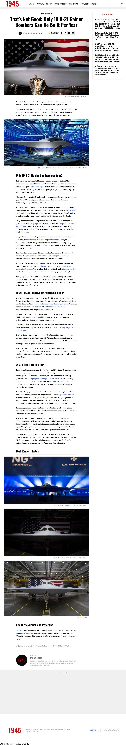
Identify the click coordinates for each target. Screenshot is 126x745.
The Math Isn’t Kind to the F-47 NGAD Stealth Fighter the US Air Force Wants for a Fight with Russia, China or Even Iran (106, 36)
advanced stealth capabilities (35, 317)
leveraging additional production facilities (44, 378)
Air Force (28, 646)
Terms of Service (59, 729)
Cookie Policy (67, 729)
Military (55, 646)
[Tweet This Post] (65, 33)
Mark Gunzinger (36, 186)
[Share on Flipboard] (69, 33)
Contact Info (42, 729)
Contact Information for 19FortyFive (66, 3)
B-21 (32, 646)
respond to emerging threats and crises (52, 304)
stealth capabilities (45, 397)
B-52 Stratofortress (66, 394)
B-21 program (35, 223)
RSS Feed (94, 3)
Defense (50, 646)
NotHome (60, 646)
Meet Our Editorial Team (44, 3)
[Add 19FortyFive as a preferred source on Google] (53, 33)
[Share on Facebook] (61, 33)
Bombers (44, 646)
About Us (31, 3)
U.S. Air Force (67, 646)
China (42, 266)
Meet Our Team (35, 729)
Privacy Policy (84, 3)
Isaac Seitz (27, 33)
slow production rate (35, 239)
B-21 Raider (37, 646)
